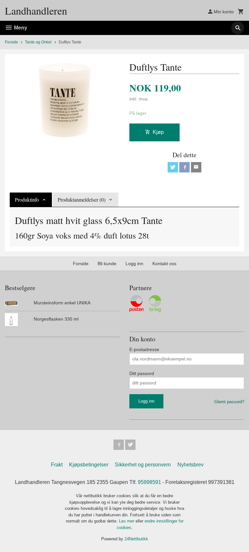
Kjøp (158, 132)
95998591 (149, 482)
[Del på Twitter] (173, 167)
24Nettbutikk (136, 538)
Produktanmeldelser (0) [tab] (81, 199)
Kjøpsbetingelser (88, 464)
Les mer (127, 521)
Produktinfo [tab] (27, 199)
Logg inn (134, 263)
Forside (11, 42)
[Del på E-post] (196, 167)
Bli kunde (107, 263)
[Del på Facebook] (184, 167)
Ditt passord (141, 373)
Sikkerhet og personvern (143, 464)
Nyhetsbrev (190, 464)
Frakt (57, 464)
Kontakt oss (164, 263)
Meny (20, 27)
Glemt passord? (229, 401)
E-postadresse (144, 349)
